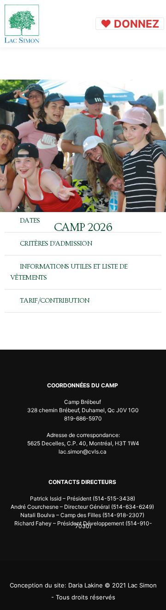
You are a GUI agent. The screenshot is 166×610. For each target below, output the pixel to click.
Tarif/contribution (54, 301)
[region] (83, 146)
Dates (30, 220)
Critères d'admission (56, 243)
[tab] (83, 221)
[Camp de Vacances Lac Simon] (22, 23)
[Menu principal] (82, 24)
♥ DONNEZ (130, 23)
